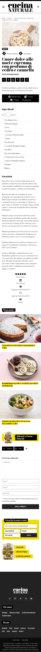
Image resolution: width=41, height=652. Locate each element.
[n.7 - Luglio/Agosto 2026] (8, 437)
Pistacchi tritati (18, 135)
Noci (10, 131)
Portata (24, 531)
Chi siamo (4, 613)
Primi (10, 628)
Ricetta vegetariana (12, 54)
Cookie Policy (25, 640)
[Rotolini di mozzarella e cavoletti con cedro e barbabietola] (20, 366)
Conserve (14, 631)
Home (3, 18)
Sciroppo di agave (19, 146)
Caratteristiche (9, 531)
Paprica (7, 168)
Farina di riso (12, 120)
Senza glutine (27, 54)
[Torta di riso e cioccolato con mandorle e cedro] (20, 328)
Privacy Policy (16, 640)
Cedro (8, 138)
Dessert (9, 18)
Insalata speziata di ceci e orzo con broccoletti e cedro (16, 422)
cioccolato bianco (14, 153)
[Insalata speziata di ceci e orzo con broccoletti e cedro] (20, 404)
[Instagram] (15, 599)
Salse (8, 631)
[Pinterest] (20, 599)
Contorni (22, 628)
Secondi (16, 628)
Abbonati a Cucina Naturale (24, 437)
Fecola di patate (12, 124)
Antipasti (4, 628)
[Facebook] (10, 599)
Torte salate (31, 628)
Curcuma (7, 164)
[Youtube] (31, 599)
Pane (3, 631)
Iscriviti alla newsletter (29, 613)
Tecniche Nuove (6, 616)
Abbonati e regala (15, 613)
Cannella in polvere (18, 160)
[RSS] (26, 599)
